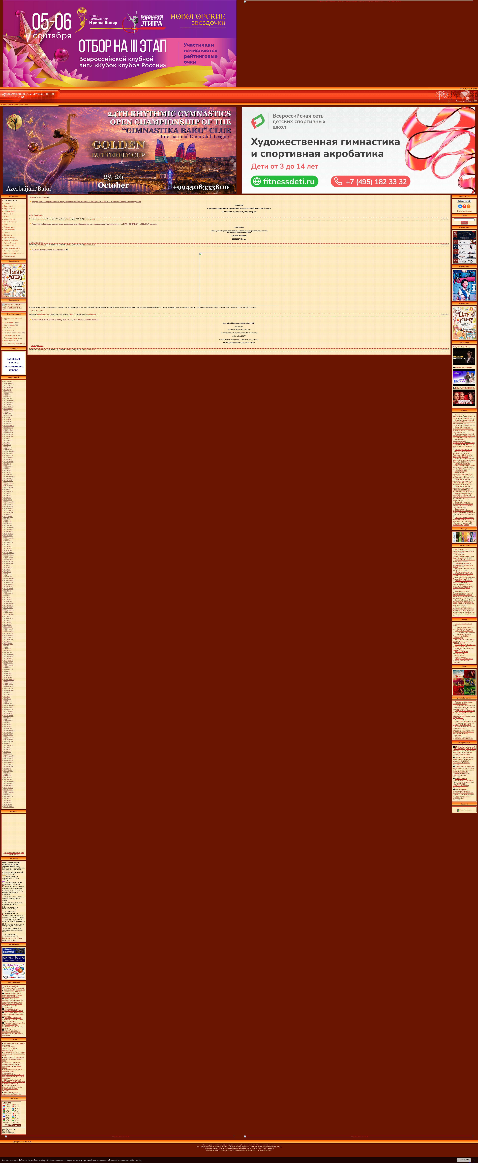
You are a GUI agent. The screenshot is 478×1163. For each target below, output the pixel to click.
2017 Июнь (7, 572)
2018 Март (7, 591)
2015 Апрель (8, 517)
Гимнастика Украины (11, 338)
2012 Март (7, 438)
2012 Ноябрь (8, 455)
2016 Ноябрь (8, 557)
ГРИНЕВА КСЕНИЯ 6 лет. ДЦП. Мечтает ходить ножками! (464, 631)
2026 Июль (7, 802)
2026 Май (6, 798)
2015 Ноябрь (8, 531)
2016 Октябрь (8, 555)
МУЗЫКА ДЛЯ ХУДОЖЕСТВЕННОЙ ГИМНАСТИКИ (9, 1048)
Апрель (44, 197)
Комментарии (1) (89, 244)
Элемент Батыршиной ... (464, 367)
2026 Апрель (8, 796)
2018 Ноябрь (8, 608)
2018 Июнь (7, 597)
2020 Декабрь (8, 661)
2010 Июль (7, 396)
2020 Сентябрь (8, 654)
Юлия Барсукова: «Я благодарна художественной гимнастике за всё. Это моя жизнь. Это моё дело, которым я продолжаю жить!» (464, 594)
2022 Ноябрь (8, 709)
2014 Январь (8, 485)
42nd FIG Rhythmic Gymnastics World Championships (460, 653)
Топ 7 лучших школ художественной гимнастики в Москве (463, 551)
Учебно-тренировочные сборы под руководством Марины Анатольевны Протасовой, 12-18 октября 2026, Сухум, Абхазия (462, 453)
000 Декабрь (7, 381)
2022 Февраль (8, 690)
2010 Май (6, 394)
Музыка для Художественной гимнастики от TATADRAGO (14, 991)
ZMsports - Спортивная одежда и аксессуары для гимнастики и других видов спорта (11, 1065)
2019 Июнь (7, 623)
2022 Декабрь (8, 711)
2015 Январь (8, 510)
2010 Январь (8, 385)
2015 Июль (7, 523)
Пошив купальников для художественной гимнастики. (463, 738)
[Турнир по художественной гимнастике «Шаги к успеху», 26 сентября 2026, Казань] (464, 339)
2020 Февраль (8, 639)
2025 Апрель (8, 771)
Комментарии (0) (89, 219)
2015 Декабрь (8, 534)
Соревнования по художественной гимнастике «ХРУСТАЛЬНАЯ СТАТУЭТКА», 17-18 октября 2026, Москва (464, 511)
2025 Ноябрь (8, 786)
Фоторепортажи (9, 341)
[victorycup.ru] (464, 263)
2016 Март (7, 540)
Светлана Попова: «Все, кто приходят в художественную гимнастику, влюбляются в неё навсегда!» (464, 602)
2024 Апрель (8, 745)
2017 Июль (7, 574)
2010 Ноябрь (8, 404)
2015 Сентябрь (8, 527)
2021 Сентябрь (8, 680)
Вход (26, 104)
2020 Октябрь (8, 656)
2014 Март (7, 489)
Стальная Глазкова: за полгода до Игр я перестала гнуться (463, 565)
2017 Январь (8, 561)
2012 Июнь (7, 445)
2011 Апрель (7, 415)
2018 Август (7, 601)
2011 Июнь (7, 419)
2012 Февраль (8, 436)
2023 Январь (8, 714)
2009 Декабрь (8, 383)
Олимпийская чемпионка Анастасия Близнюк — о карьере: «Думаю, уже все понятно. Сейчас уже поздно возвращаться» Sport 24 (463, 584)
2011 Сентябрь (8, 426)
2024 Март (7, 743)
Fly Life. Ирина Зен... (462, 347)
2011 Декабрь (8, 432)
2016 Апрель (8, 542)
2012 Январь (8, 434)
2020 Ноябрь (8, 659)
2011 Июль (7, 421)
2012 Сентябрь (8, 451)
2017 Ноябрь (8, 582)
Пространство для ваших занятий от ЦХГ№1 (463, 703)
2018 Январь (8, 587)
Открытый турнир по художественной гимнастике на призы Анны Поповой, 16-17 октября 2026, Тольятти (464, 466)
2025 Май (6, 773)
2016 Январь (8, 536)
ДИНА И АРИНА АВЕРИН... (465, 388)
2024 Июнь (7, 750)
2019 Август (7, 627)
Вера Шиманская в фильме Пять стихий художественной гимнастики (13, 1014)
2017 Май (6, 570)
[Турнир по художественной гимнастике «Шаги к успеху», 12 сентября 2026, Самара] (13, 296)
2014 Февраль (8, 487)
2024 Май (6, 747)
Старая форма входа (464, 211)
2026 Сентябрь (8, 807)
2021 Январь (8, 663)
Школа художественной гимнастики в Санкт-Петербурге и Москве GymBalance (13, 1081)
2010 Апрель (8, 392)
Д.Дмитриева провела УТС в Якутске (49, 250)
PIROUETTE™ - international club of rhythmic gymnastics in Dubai (13, 1059)
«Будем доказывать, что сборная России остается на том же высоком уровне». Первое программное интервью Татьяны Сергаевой (464, 575)
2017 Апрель (8, 567)
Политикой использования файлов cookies (125, 1160)
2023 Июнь (7, 724)
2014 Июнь (7, 496)
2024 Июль (7, 752)
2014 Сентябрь (8, 502)
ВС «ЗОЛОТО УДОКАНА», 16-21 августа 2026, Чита (464, 645)
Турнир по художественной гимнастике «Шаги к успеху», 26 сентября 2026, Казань (464, 416)
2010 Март (7, 390)
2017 (38, 197)
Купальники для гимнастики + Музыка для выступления (464, 724)
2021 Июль (7, 675)
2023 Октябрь (8, 733)
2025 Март (7, 769)
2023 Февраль (8, 716)
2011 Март (7, 413)
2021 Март (7, 667)
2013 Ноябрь (8, 481)
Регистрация (19, 104)
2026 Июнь (7, 800)
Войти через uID (464, 201)
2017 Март (7, 565)
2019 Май (6, 620)
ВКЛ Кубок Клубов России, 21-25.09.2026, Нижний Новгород (463, 660)
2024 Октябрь (8, 758)
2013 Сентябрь (8, 476)
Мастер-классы (9, 325)
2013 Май (6, 468)
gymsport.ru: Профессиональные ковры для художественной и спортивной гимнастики (13, 1075)
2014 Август (7, 500)
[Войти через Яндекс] (464, 206)
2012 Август (7, 449)
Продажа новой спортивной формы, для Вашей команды (464, 711)
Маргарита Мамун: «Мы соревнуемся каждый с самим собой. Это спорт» (12, 1019)
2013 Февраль (8, 462)
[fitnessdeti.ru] (358, 193)
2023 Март (7, 718)
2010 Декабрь (8, 407)
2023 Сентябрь (8, 730)
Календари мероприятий (13, 318)
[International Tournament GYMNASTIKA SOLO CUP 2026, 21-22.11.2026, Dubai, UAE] (13, 310)
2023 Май (6, 722)
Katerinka (68, 219)
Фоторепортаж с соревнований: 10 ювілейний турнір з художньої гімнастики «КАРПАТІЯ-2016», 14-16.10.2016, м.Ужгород (463, 782)
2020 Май (6, 646)
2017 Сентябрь (8, 578)
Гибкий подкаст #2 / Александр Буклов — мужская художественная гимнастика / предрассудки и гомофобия (12, 1001)
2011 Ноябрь (8, 430)
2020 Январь (8, 637)
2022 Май (6, 697)
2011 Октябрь (8, 428)
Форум (10, 104)
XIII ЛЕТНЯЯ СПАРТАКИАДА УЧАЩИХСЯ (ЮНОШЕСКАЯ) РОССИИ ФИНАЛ (464, 641)
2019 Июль (7, 625)
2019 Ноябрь (8, 633)
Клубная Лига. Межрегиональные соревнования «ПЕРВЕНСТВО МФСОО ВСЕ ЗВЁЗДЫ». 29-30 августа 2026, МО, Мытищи (464, 442)
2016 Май (6, 544)
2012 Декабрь (8, 457)
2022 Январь (8, 688)
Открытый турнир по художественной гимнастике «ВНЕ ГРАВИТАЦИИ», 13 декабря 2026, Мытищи (463, 482)
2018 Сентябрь (8, 603)
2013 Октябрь (8, 479)
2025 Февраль (8, 766)
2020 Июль (7, 650)
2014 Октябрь (8, 504)
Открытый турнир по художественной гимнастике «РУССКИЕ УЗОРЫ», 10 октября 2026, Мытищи (463, 489)
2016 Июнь (7, 546)
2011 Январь (7, 409)
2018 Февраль (8, 589)
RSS (475, 101)
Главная (4, 104)
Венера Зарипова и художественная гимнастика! (12, 1010)
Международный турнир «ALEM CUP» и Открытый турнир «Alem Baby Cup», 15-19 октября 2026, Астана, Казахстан (464, 497)
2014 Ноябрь (8, 506)
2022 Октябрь (8, 707)
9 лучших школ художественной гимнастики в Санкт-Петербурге (463, 556)
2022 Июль (7, 701)
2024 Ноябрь (8, 760)
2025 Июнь (7, 775)
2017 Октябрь (8, 580)
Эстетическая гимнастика (13, 343)
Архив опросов (17, 938)
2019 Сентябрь (8, 629)
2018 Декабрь (8, 610)
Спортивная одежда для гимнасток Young (12, 1070)
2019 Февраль (8, 614)
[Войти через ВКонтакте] (460, 206)
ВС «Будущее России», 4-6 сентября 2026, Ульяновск (463, 628)
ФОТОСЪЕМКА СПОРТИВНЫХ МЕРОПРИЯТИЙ (464, 720)
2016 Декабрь (8, 559)
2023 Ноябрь (8, 735)
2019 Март (7, 616)
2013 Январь (8, 460)
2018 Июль (7, 599)
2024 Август (7, 754)
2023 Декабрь (8, 737)
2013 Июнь (7, 470)
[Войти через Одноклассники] (468, 206)
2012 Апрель (8, 440)
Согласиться (464, 1160)
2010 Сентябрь (8, 400)
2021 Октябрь (8, 682)
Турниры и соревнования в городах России (463, 649)
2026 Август (7, 805)
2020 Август (7, 652)
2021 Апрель (8, 669)
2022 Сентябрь (8, 705)
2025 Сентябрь (8, 781)
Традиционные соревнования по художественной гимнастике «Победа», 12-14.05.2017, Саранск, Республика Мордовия (86, 202)
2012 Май (6, 443)
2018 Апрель (8, 593)
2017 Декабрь (8, 584)
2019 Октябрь (8, 631)
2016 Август (7, 551)
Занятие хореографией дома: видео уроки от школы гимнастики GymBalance (12, 995)
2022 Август (7, 703)
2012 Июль (7, 447)
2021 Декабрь (8, 686)
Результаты (8, 330)
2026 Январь (8, 790)
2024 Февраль (8, 741)
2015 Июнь (7, 521)
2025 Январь (8, 764)
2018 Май (6, 595)
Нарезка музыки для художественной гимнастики (14, 987)
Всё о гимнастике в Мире (13, 333)
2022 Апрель (8, 695)
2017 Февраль (8, 563)
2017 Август (7, 576)
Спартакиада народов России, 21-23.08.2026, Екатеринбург (462, 636)
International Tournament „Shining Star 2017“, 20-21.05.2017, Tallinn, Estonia (65, 319)
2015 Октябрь (8, 529)
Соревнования (9, 322)
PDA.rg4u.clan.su (465, 810)
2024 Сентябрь (8, 756)
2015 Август (7, 525)
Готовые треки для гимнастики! (10, 1006)
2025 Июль (7, 777)
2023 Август (7, 728)
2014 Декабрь (8, 508)
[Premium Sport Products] (119, 1137)
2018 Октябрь (8, 606)
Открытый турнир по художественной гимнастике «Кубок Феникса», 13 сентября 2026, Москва (464, 429)
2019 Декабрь (8, 635)
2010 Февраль (8, 388)
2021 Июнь (7, 673)
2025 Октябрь (8, 783)
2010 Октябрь (8, 402)
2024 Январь (8, 739)
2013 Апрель (8, 466)
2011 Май (6, 417)
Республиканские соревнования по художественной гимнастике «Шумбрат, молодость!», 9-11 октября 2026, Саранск (463, 474)
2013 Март (7, 464)
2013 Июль (7, 472)
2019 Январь (8, 612)
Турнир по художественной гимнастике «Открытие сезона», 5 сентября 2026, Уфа (464, 460)
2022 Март (7, 692)
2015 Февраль (8, 512)
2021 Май (6, 671)
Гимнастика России (11, 335)
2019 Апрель (8, 618)
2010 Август (7, 398)
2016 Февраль (8, 538)
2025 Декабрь (8, 788)
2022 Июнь (7, 699)
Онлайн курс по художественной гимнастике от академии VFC (464, 716)
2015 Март (7, 515)
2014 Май (6, 493)
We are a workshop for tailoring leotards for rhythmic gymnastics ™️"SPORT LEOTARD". (12, 1087)
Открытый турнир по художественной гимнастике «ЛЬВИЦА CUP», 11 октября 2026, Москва (463, 504)
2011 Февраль (8, 411)
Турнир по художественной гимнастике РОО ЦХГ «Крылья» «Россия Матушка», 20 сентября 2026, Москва (464, 422)
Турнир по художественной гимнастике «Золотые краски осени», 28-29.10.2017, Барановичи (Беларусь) (463, 760)
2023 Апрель (8, 720)
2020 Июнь (7, 648)
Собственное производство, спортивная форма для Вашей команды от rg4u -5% (464, 707)
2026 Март (7, 794)
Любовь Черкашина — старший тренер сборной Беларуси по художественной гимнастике (12, 1032)
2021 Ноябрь (8, 684)
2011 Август (7, 424)
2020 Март (7, 642)
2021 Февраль (8, 665)
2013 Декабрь (8, 483)
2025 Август (7, 779)
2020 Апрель (8, 644)
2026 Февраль (8, 792)
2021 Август (7, 678)
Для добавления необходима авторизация (13, 853)
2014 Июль (7, 498)
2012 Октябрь (8, 453)
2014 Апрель (8, 491)
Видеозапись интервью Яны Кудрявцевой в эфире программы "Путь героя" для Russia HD (13, 1025)
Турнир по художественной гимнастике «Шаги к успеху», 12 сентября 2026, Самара (464, 435)
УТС (5, 328)
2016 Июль (7, 548)
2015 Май (6, 519)
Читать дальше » (37, 215)
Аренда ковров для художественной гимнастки (11, 1093)
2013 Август (7, 474)
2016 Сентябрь (8, 553)
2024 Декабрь (8, 762)
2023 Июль (7, 726)
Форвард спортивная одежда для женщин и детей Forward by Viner (13, 1054)
